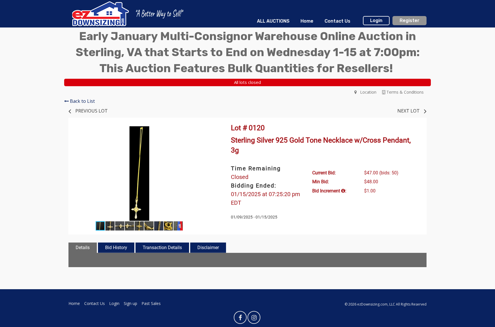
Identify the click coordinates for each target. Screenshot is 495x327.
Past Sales (151, 303)
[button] (205, 131)
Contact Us (337, 21)
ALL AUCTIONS (273, 21)
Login (376, 20)
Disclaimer (208, 247)
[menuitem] (273, 21)
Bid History (116, 247)
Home (306, 21)
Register (409, 20)
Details (83, 247)
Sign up (130, 303)
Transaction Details (162, 247)
